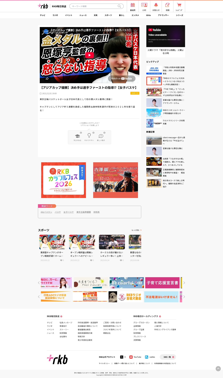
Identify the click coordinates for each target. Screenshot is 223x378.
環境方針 (81, 336)
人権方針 (158, 326)
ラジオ (55, 15)
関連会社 (106, 333)
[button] (39, 282)
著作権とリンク (144, 363)
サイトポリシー (104, 363)
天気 (95, 15)
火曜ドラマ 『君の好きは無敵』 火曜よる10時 (166, 51)
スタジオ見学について (112, 329)
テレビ (42, 15)
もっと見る (135, 230)
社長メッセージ (66, 322)
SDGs (148, 15)
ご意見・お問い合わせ (112, 322)
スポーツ (108, 15)
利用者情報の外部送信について (165, 363)
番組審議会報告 (84, 329)
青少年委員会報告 (85, 340)
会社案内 (63, 336)
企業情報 (137, 326)
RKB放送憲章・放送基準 (88, 322)
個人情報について (161, 322)
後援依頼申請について (112, 326)
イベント (68, 15)
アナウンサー (163, 15)
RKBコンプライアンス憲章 (165, 329)
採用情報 (63, 333)
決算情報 (137, 340)
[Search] (119, 6)
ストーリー (64, 329)
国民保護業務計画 (85, 333)
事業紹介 (63, 326)
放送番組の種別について (88, 326)
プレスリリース (139, 336)
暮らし (121, 15)
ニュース (83, 15)
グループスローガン (141, 322)
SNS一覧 (167, 357)
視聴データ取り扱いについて (124, 363)
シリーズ (179, 15)
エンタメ (135, 15)
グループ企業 (138, 329)
